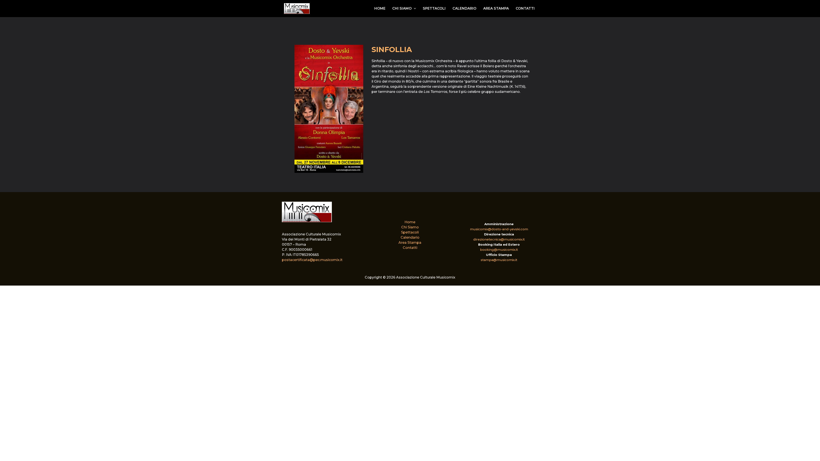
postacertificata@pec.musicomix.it (312, 260)
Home (379, 8)
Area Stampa (496, 8)
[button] (414, 8)
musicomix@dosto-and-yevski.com (499, 229)
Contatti (525, 8)
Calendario (464, 8)
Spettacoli (434, 8)
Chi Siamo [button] (402, 8)
